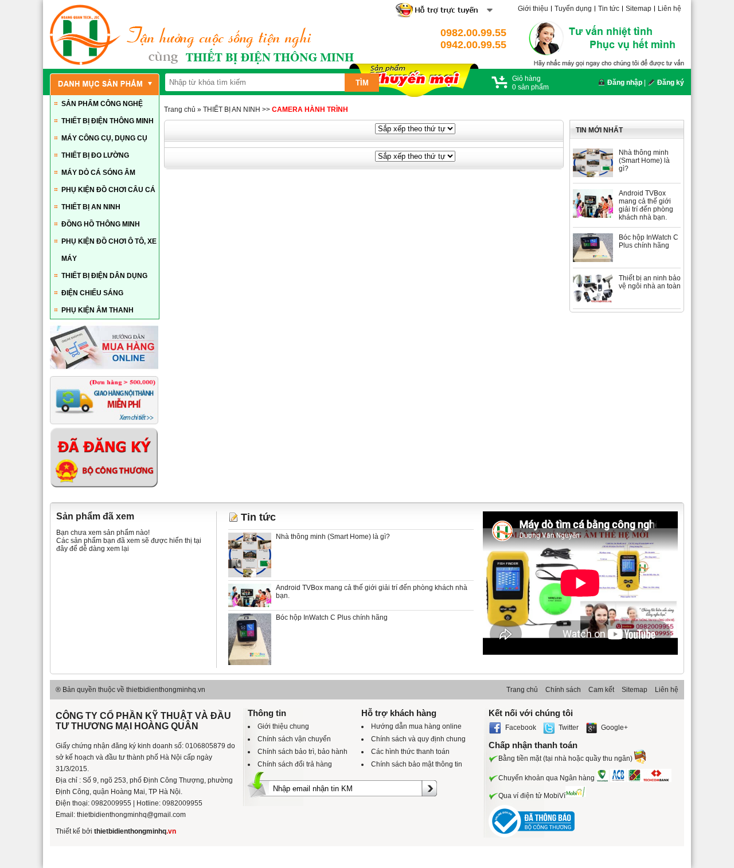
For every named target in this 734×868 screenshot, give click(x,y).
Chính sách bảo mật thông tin (416, 764)
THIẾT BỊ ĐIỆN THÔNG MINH (107, 121)
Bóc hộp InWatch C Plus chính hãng (648, 241)
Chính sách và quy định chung (418, 739)
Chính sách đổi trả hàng (294, 764)
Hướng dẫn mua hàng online (416, 726)
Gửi (429, 814)
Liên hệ (669, 9)
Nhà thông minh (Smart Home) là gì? (644, 160)
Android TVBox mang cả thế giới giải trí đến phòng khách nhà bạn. (646, 205)
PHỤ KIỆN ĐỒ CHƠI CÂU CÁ (108, 190)
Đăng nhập (624, 83)
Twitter (569, 728)
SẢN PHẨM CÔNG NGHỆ (102, 104)
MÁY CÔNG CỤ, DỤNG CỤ (104, 138)
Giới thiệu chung (283, 726)
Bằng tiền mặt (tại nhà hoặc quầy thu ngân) (565, 758)
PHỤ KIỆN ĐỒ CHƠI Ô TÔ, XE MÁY (109, 250)
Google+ (614, 728)
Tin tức (608, 9)
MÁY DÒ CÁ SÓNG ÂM (98, 173)
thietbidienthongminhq (135, 831)
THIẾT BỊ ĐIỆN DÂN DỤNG (104, 276)
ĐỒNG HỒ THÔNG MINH (100, 224)
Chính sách (563, 690)
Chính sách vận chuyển (294, 739)
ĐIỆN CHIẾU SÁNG (92, 293)
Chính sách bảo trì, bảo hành (302, 752)
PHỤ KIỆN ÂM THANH (97, 310)
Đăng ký (670, 83)
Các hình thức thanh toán (410, 752)
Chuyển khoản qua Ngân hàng (546, 778)
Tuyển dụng (573, 9)
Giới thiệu (533, 9)
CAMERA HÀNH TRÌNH (310, 109)
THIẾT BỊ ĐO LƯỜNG (95, 155)
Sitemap (638, 9)
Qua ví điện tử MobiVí (531, 796)
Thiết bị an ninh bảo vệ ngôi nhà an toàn (650, 282)
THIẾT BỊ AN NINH (90, 207)
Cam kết (601, 690)
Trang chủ (180, 109)
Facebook (520, 728)
